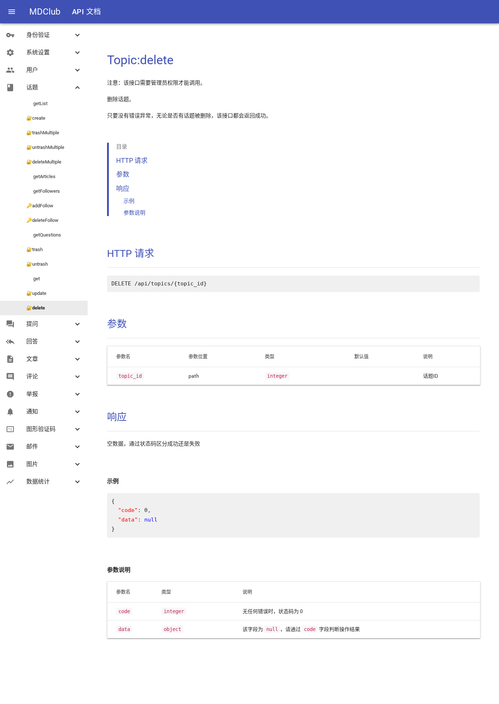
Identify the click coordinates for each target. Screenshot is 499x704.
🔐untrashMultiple (45, 147)
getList (36, 103)
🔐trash (34, 249)
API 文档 (86, 11)
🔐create (35, 118)
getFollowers (43, 191)
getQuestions (43, 235)
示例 (128, 201)
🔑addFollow (39, 205)
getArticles (41, 176)
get (33, 278)
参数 (122, 174)
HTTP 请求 (132, 160)
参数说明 (134, 212)
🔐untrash (37, 264)
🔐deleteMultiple (43, 162)
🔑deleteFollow (42, 220)
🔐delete (35, 308)
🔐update (36, 293)
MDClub (44, 12)
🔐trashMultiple (42, 132)
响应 (122, 188)
